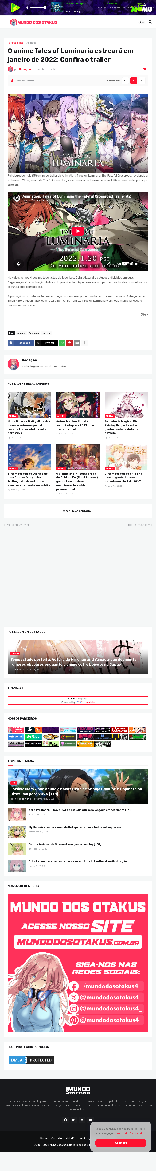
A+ (142, 80)
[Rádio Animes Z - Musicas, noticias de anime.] (102, 731)
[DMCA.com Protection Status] (31, 1064)
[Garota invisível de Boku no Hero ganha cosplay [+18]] (17, 849)
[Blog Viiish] (137, 738)
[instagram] (74, 1120)
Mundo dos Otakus (61, 1145)
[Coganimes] (85, 745)
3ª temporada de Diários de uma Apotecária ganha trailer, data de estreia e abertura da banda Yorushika (29, 479)
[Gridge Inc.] (16, 738)
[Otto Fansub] (50, 745)
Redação (29, 360)
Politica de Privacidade (129, 1133)
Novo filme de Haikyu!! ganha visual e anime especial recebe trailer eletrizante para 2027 (29, 427)
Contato (56, 1138)
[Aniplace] (102, 745)
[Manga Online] (33, 745)
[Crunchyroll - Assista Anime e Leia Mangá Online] (33, 731)
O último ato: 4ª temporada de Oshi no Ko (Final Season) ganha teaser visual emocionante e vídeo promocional (77, 481)
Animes (31, 43)
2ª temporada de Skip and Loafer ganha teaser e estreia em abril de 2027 (123, 477)
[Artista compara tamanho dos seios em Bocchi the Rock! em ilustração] (17, 866)
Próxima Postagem (138, 524)
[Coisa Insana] (16, 745)
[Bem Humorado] (68, 745)
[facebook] (65, 1120)
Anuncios (34, 332)
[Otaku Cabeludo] (137, 731)
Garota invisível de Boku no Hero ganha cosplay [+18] (65, 844)
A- (125, 80)
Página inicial (15, 43)
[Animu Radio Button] (50, 731)
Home (44, 1138)
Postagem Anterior (17, 524)
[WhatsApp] (62, 343)
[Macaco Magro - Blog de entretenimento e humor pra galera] (50, 738)
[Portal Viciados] (85, 731)
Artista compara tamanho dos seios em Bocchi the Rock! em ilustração (78, 861)
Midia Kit (71, 1138)
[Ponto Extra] (119, 738)
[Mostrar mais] (84, 343)
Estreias (46, 332)
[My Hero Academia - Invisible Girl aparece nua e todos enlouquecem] (17, 832)
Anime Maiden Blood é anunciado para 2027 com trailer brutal (75, 425)
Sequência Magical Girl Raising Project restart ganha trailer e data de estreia (122, 427)
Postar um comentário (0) (78, 511)
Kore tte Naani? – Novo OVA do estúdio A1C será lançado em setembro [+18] (80, 810)
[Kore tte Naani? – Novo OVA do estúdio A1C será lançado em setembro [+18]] (17, 814)
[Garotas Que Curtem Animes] (68, 731)
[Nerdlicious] (68, 738)
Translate (89, 702)
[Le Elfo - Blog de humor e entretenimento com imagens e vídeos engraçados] (33, 738)
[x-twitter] (82, 1120)
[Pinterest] (69, 343)
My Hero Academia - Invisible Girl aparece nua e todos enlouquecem (75, 827)
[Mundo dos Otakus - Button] (16, 731)
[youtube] (90, 1120)
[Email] (77, 343)
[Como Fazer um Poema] (102, 738)
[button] (5, 22)
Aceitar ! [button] (121, 1143)
